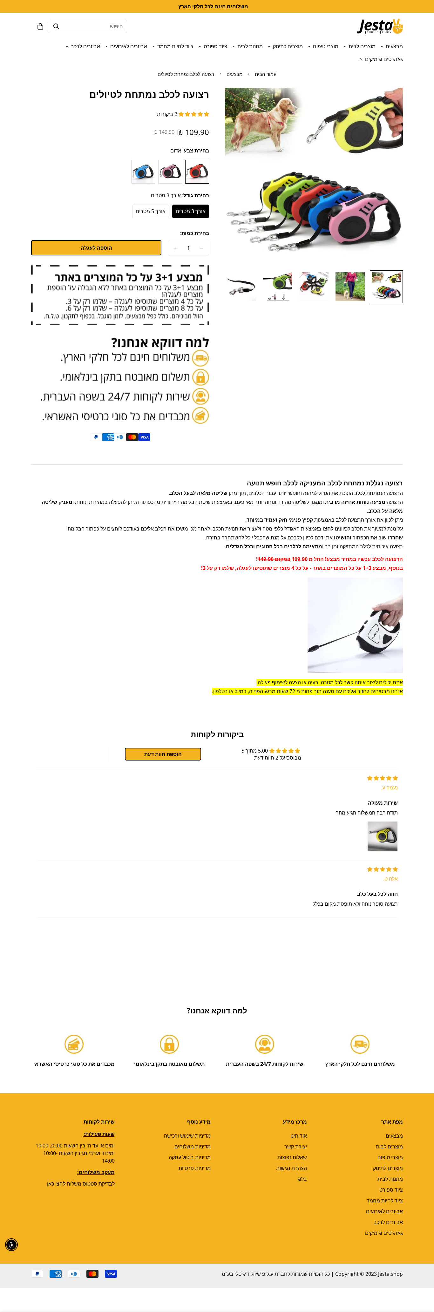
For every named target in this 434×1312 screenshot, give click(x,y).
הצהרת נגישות (291, 1168)
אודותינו (298, 1135)
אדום (197, 172)
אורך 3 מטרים (191, 211)
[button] (40, 26)
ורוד (170, 172)
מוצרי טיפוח (325, 46)
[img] (382, 777)
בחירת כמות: (194, 233)
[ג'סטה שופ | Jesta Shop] (380, 26)
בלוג (302, 1178)
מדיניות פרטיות (195, 1168)
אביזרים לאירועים (128, 46)
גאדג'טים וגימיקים (384, 59)
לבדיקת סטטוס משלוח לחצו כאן (81, 1183)
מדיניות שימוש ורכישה (187, 1135)
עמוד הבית (265, 74)
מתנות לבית (250, 46)
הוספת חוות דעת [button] (163, 754)
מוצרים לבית (362, 46)
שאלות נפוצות (292, 1157)
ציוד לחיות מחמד (175, 46)
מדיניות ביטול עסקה (190, 1157)
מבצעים (394, 46)
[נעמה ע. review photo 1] (382, 836)
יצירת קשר (295, 1146)
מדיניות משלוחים (192, 1146)
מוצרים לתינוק (288, 46)
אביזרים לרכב (85, 46)
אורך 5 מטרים (151, 211)
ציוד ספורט (215, 46)
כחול (143, 172)
